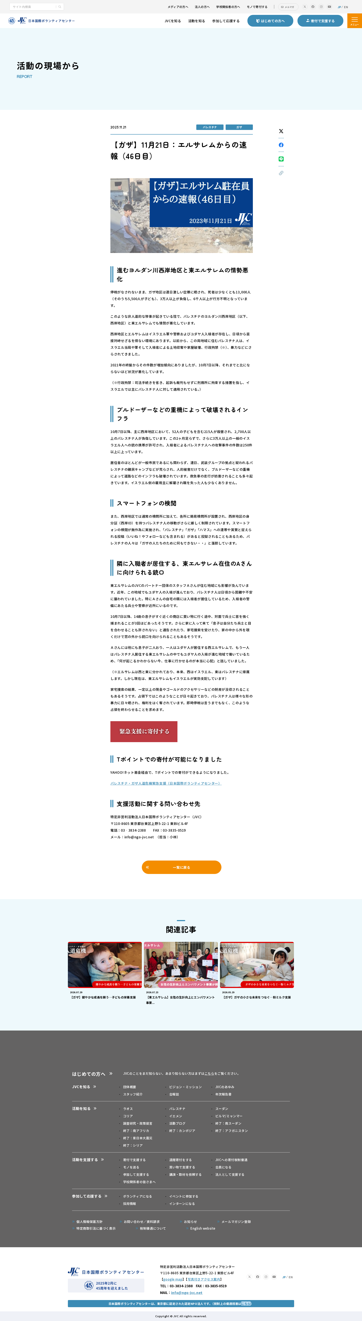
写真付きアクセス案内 (204, 1279)
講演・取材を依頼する (185, 1174)
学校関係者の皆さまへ (139, 1182)
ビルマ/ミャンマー (229, 1116)
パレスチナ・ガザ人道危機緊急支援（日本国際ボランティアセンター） (166, 783)
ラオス (128, 1108)
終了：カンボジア (182, 1130)
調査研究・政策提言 (138, 1123)
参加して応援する (226, 20)
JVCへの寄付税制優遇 (231, 1160)
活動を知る (196, 20)
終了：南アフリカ (136, 1130)
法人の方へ (202, 7)
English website (202, 1228)
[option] (105, 972)
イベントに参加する (184, 1196)
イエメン (175, 1116)
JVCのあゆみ (224, 1087)
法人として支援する (230, 1174)
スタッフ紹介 (133, 1094)
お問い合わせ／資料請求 (142, 1221)
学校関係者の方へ (228, 7)
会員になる (223, 1167)
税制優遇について (153, 1228)
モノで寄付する (257, 7)
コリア (128, 1116)
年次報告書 (223, 1094)
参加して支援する (136, 1174)
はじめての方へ (89, 1073)
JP (339, 7)
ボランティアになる (137, 1196)
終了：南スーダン (228, 1123)
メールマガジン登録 (236, 1221)
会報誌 (174, 1094)
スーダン (221, 1108)
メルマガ (289, 7)
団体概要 (129, 1087)
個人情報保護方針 (89, 1221)
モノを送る (131, 1167)
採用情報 (129, 1203)
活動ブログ (177, 1123)
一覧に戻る (181, 867)
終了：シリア (133, 1145)
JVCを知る (173, 20)
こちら (209, 1073)
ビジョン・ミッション (185, 1087)
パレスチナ (177, 1108)
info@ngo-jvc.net (187, 1292)
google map (172, 1279)
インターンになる (182, 1203)
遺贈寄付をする (180, 1160)
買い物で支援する (182, 1167)
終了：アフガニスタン (231, 1130)
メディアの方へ (178, 7)
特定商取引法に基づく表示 (96, 1228)
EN (346, 7)
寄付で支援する (134, 1160)
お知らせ (190, 1221)
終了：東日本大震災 (138, 1138)
